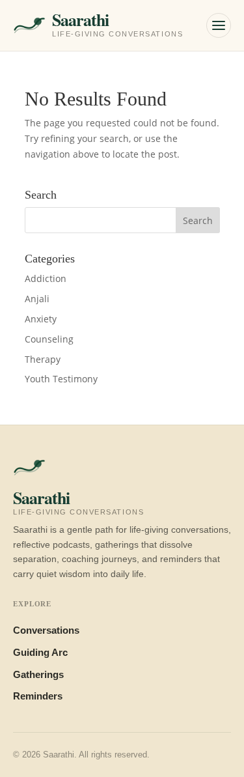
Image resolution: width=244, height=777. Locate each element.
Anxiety (41, 319)
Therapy (43, 359)
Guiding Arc (40, 652)
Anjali (37, 298)
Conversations (46, 630)
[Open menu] (218, 25)
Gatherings (38, 675)
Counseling (49, 339)
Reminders (37, 696)
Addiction (45, 278)
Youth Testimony (61, 379)
